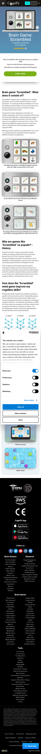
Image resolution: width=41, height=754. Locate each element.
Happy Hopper (30, 598)
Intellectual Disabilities (10, 577)
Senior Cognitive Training (30, 574)
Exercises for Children (20, 669)
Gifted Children (20, 697)
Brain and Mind (10, 562)
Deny (21, 420)
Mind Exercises (20, 682)
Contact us (24, 741)
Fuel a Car (30, 622)
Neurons (10, 566)
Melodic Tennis (10, 633)
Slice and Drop (30, 633)
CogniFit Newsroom (10, 738)
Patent (20, 660)
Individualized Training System (20, 675)
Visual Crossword (10, 622)
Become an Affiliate (30, 738)
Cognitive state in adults (29, 577)
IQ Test (20, 702)
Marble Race (10, 631)
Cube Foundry (30, 615)
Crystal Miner (10, 607)
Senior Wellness (30, 570)
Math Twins (30, 624)
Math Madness (10, 628)
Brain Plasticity (10, 568)
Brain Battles (20, 699)
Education (20, 658)
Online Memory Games (20, 691)
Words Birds (30, 642)
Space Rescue (10, 626)
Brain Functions (10, 579)
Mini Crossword (10, 600)
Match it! (10, 624)
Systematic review (29, 579)
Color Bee (30, 609)
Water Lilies (30, 637)
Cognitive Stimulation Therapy (20, 680)
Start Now (20, 74)
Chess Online (10, 598)
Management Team (31, 734)
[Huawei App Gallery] (20, 537)
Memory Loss (10, 575)
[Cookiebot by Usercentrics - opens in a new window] (29, 332)
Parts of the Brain (10, 564)
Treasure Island (10, 615)
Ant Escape (10, 613)
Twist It (30, 635)
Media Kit (20, 738)
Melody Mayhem (10, 639)
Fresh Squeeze (30, 618)
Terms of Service (9, 734)
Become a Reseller (14, 741)
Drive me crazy (10, 620)
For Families (20, 651)
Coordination (10, 584)
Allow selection (20, 413)
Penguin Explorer (30, 604)
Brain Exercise (20, 673)
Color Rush (10, 642)
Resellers (20, 667)
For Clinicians (20, 654)
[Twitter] (15, 551)
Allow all (20, 407)
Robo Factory (10, 611)
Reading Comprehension (20, 695)
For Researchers (20, 656)
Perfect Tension (30, 631)
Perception (10, 588)
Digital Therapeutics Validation (30, 560)
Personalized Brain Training (20, 684)
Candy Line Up (30, 600)
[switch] (35, 377)
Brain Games (20, 686)
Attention (10, 590)
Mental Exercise (20, 688)
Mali (5, 750)
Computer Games (29, 564)
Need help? (32, 746)
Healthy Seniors (30, 572)
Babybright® (20, 664)
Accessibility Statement (16, 745)
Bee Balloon (30, 611)
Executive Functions (10, 582)
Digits (30, 607)
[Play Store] (20, 531)
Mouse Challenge (30, 628)
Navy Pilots (29, 568)
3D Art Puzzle (10, 644)
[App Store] (20, 525)
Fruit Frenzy (10, 602)
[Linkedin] (30, 551)
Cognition (10, 573)
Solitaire (10, 609)
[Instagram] (25, 551)
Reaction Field (30, 639)
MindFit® (20, 662)
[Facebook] (10, 551)
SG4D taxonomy (30, 581)
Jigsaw (30, 620)
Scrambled (10, 635)
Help (30, 741)
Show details (29, 400)
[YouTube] (20, 551)
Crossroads (30, 613)
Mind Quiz (20, 677)
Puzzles (30, 602)
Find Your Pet (10, 637)
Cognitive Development (20, 671)
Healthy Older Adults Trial (30, 566)
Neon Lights (10, 618)
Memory (10, 586)
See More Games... (30, 644)
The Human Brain (10, 560)
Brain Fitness (10, 571)
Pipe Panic (10, 604)
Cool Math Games (20, 693)
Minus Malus (30, 626)
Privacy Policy (20, 734)
